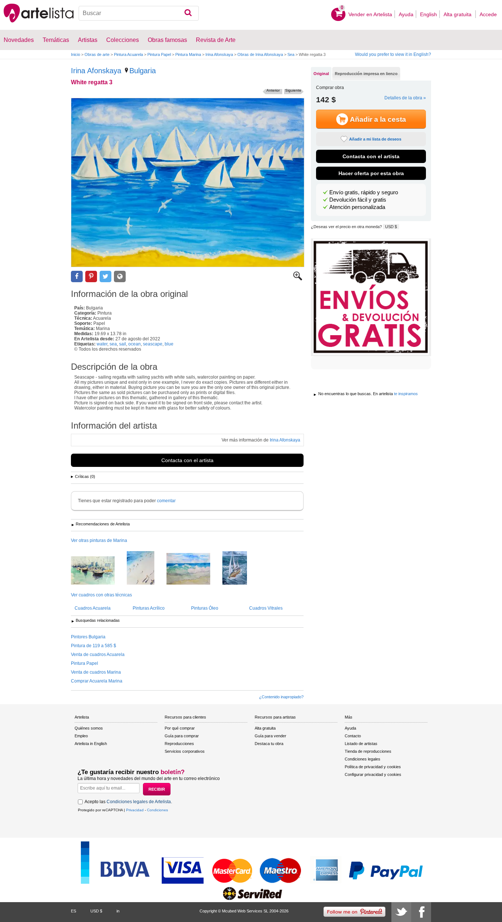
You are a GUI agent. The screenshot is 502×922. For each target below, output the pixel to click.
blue (169, 344)
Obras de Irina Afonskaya (260, 54)
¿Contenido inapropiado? (281, 697)
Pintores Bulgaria (88, 636)
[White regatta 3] (187, 182)
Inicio (75, 54)
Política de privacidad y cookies (373, 767)
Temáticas (56, 40)
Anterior (273, 90)
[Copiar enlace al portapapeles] (120, 276)
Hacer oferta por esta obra (371, 173)
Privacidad (135, 810)
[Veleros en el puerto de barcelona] (98, 571)
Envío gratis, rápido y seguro (363, 192)
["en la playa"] (146, 568)
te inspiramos (406, 393)
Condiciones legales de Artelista (139, 801)
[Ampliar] (297, 278)
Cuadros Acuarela (93, 608)
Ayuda (406, 14)
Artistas (87, 40)
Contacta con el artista (187, 460)
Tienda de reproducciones (368, 751)
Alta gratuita (458, 14)
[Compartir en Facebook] (77, 276)
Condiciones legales (362, 759)
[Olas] (193, 569)
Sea (290, 54)
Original (321, 73)
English (428, 14)
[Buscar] (188, 13)
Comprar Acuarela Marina (96, 681)
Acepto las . (128, 801)
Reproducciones (179, 743)
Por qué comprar (180, 728)
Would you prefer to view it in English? (393, 54)
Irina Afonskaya (219, 54)
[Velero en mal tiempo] (240, 568)
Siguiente (293, 90)
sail (122, 344)
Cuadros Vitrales (266, 608)
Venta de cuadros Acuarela (98, 654)
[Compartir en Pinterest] (91, 276)
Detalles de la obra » (405, 97)
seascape (152, 344)
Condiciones (157, 810)
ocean (134, 344)
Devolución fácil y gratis (357, 200)
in (117, 911)
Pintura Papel (159, 54)
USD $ (391, 226)
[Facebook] (421, 912)
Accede (488, 14)
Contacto (353, 736)
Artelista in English (91, 743)
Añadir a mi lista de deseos (375, 139)
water (102, 344)
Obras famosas (167, 40)
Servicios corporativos (185, 751)
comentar (166, 500)
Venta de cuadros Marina (96, 672)
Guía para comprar (182, 736)
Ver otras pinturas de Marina (99, 540)
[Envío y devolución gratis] (371, 297)
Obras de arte (97, 54)
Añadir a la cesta (378, 119)
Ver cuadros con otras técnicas (101, 594)
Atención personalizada (357, 207)
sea (113, 344)
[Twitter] (401, 912)
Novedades (19, 40)
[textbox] (139, 13)
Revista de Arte (216, 40)
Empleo (81, 736)
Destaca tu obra (269, 743)
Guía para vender (270, 736)
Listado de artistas (361, 743)
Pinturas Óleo (204, 608)
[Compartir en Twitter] (105, 276)
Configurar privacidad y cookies (373, 774)
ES (73, 911)
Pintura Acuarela (128, 54)
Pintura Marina (188, 54)
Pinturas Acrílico (149, 608)
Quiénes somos (89, 728)
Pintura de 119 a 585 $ (93, 645)
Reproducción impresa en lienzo (366, 73)
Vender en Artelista (370, 14)
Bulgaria (142, 71)
